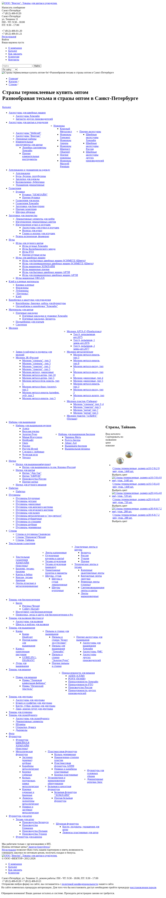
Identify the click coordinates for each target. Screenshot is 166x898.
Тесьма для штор (25, 819)
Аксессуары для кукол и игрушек (40, 227)
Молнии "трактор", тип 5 (36, 369)
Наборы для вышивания (22, 422)
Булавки (20, 191)
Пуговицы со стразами (28, 521)
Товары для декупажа (21, 696)
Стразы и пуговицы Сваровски (33, 534)
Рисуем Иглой (30, 448)
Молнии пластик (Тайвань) (82, 401)
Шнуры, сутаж (53, 575)
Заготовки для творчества (23, 215)
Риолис (26, 445)
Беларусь (86, 552)
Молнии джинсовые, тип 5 (88, 380)
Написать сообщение (13, 7)
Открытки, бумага (26, 727)
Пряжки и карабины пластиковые (65, 770)
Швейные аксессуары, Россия (92, 146)
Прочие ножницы (65, 156)
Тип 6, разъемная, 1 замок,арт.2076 (84, 341)
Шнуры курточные (58, 589)
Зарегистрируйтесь (38, 846)
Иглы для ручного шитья (29, 243)
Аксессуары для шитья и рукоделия (28, 122)
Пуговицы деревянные (28, 527)
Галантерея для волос (27, 200)
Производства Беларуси (35, 822)
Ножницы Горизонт (65, 136)
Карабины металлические (30, 767)
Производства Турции (34, 834)
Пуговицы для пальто (28, 512)
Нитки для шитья (25, 470)
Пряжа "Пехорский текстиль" (32, 687)
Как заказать (15, 53)
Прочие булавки (31, 197)
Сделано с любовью (33, 451)
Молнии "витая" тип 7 (85, 410)
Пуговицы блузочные (28, 498)
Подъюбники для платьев (30, 321)
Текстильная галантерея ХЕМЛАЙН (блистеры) (23, 561)
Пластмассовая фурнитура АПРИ (64, 764)
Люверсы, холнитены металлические (30, 801)
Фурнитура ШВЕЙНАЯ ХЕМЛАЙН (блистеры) (22, 744)
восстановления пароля (143, 887)
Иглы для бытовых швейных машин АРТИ (46, 272)
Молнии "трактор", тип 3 (36, 366)
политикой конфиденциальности (80, 884)
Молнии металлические (80, 351)
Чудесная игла (30, 454)
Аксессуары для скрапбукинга (32, 718)
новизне (110, 445)
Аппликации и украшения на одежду (29, 169)
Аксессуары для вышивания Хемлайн (92, 645)
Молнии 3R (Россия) (27, 357)
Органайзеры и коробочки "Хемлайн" (37, 306)
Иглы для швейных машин (30, 257)
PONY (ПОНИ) (76, 678)
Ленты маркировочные (90, 595)
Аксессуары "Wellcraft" (28, 133)
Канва (19, 631)
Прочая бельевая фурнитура (63, 799)
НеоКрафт (28, 440)
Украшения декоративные (30, 185)
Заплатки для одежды (28, 179)
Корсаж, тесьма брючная (24, 579)
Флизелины (22, 287)
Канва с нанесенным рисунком (23, 651)
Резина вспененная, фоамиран (32, 236)
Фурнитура (15, 736)
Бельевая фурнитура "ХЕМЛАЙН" (65, 793)
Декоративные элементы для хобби (35, 218)
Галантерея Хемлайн (27, 203)
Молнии (13, 328)
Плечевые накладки (27, 313)
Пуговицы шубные (26, 524)
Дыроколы (21, 730)
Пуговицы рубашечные (29, 518)
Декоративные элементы (29, 721)
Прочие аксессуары (90, 131)
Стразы (13, 530)
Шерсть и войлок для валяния (32, 624)
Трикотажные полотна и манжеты (56, 571)
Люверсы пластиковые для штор (80, 832)
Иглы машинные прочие (35, 269)
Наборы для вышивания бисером (76, 434)
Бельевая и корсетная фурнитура (59, 788)
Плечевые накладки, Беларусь (38, 318)
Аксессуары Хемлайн (28, 116)
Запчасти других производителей (34, 119)
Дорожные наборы (26, 138)
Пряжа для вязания (26, 677)
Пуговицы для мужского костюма (34, 510)
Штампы (20, 724)
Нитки (12, 461)
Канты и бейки (24, 574)
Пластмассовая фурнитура (62, 751)
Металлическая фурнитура (24, 753)
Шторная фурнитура (67, 823)
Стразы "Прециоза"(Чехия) (31, 537)
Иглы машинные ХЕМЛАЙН (38, 266)
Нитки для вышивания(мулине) (33, 464)
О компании (15, 48)
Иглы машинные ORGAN (30, 278)
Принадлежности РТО (80, 684)
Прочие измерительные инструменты (30, 156)
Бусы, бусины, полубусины (31, 176)
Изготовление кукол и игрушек (33, 224)
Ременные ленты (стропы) (90, 583)
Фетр (11, 733)
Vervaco (26, 457)
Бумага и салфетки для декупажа (34, 703)
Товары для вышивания (22, 627)
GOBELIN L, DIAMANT (29, 659)
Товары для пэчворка (20, 712)
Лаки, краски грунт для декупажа (34, 708)
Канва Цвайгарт (27, 635)
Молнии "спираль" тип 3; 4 (88, 404)
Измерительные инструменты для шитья (29, 143)
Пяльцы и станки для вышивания (57, 632)
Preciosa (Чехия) (31, 606)
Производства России (34, 478)
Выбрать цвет (119, 474)
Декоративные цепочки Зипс (95, 780)
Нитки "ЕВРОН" (31, 476)
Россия (85, 555)
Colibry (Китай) (30, 608)
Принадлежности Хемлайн (83, 681)
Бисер (19, 603)
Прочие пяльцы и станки (60, 664)
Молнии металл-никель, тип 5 (39, 398)
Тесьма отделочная (55, 561)
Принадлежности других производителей (82, 692)
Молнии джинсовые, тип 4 (88, 378)
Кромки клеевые (25, 284)
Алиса (25, 428)
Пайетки (13, 488)
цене (108, 442)
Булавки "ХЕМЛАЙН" (35, 194)
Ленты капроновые (56, 552)
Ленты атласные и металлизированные (27, 584)
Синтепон (21, 324)
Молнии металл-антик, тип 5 (38, 378)
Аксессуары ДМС (93, 651)
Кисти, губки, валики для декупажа (35, 705)
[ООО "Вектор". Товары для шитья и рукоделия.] (29, 3)
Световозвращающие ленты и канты (92, 589)
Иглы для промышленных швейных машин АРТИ (50, 275)
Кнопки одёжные (27, 773)
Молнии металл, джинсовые (38, 372)
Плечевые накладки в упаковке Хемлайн (45, 315)
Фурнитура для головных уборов (95, 773)
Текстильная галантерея (22, 543)
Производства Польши (34, 831)
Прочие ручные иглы (34, 254)
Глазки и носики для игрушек (38, 233)
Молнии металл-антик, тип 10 (39, 375)
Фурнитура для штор (20, 816)
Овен (25, 443)
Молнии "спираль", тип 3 (36, 360)
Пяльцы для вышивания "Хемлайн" (58, 648)
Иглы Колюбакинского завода (38, 249)
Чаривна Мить (73, 437)
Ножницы (59, 125)
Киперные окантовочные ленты (92, 571)
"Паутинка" (22, 293)
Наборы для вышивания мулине (33, 425)
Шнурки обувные (25, 212)
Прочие (85, 561)
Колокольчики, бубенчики (30, 182)
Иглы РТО (28, 251)
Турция (85, 558)
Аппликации (23, 173)
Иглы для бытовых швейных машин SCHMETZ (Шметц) (54, 260)
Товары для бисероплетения (24, 599)
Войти (5, 39)
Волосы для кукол (32, 230)
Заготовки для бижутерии (30, 206)
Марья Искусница (32, 437)
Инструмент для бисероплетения (34, 611)
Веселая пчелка (30, 431)
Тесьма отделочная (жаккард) (55, 565)
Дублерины (22, 290)
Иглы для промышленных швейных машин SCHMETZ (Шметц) (58, 263)
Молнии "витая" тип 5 (85, 412)
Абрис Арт (71, 443)
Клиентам (13, 56)
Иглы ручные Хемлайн (35, 246)
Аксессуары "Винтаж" (28, 136)
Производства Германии (30, 826)
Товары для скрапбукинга (23, 715)
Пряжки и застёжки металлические (30, 809)
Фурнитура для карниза (29, 836)
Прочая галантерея (26, 209)
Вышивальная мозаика (77, 448)
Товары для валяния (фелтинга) (26, 618)
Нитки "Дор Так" (32, 473)
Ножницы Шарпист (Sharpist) (65, 149)
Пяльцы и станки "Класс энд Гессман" (60, 640)
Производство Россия (80, 687)
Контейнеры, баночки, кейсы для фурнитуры (41, 303)
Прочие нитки (30, 481)
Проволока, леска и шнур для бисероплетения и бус (44, 614)
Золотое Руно (29, 434)
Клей (18, 296)
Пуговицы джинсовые (28, 504)
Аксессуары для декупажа (30, 700)
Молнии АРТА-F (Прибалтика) (84, 331)
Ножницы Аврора (65, 142)
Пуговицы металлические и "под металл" (39, 515)
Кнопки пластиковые (66, 774)
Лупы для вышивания (22, 664)
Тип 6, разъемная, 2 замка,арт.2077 (84, 347)
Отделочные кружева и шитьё (54, 557)
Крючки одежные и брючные (28, 792)
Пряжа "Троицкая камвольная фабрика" (34, 681)
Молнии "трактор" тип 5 (87, 407)
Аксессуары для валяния (29, 621)
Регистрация (9, 36)
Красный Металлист (66, 130)
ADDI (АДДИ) (76, 675)
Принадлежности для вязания (78, 672)
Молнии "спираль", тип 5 (36, 363)
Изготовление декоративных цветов (36, 221)
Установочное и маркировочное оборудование (56, 780)
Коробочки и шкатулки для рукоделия (30, 299)
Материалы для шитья (21, 309)
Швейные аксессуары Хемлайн (92, 137)
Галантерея (15, 188)
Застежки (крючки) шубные (27, 760)
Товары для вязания (20, 669)
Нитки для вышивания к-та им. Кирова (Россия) (49, 467)
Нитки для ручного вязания (31, 484)
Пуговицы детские (26, 501)
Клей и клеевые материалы (24, 281)
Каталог (12, 50)
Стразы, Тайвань (25, 540)
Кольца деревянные (65, 754)
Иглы (12, 239)
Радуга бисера (72, 440)
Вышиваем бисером (76, 445)
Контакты (13, 59)
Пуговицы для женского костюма (34, 507)
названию (111, 439)
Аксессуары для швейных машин (27, 112)
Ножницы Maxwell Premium (65, 163)
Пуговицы (14, 494)
